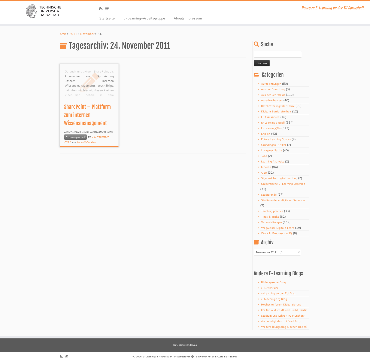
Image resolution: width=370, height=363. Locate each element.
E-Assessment (270, 117)
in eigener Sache (271, 150)
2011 (73, 34)
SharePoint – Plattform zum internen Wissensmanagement (87, 115)
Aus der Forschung (273, 89)
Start (63, 34)
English (265, 134)
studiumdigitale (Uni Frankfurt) (281, 321)
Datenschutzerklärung (185, 345)
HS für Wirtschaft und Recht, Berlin (284, 310)
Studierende (269, 194)
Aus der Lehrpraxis (273, 95)
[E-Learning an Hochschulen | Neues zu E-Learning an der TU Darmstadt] (42, 10)
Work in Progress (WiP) (276, 233)
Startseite (107, 18)
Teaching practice (272, 211)
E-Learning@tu (270, 128)
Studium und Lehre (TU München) (283, 315)
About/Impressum (188, 18)
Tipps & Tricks (270, 216)
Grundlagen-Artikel (273, 145)
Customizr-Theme (227, 356)
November (87, 34)
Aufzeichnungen (271, 84)
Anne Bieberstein (86, 142)
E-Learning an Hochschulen (157, 356)
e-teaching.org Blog (274, 299)
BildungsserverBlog (273, 282)
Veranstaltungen (271, 222)
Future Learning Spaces (276, 139)
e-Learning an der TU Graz (278, 293)
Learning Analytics (272, 161)
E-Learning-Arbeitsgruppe (144, 18)
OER (264, 172)
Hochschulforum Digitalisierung (281, 304)
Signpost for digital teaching (279, 178)
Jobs (264, 156)
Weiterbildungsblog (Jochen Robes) (284, 327)
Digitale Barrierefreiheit (276, 111)
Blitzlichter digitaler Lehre (278, 106)
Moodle (266, 167)
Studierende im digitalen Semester (283, 200)
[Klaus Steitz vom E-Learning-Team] (108, 8)
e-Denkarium (269, 288)
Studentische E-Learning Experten (283, 184)
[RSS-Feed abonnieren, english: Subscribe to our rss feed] (102, 8)
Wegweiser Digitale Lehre (277, 228)
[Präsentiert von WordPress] (192, 355)
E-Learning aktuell (75, 137)
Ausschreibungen (271, 100)
